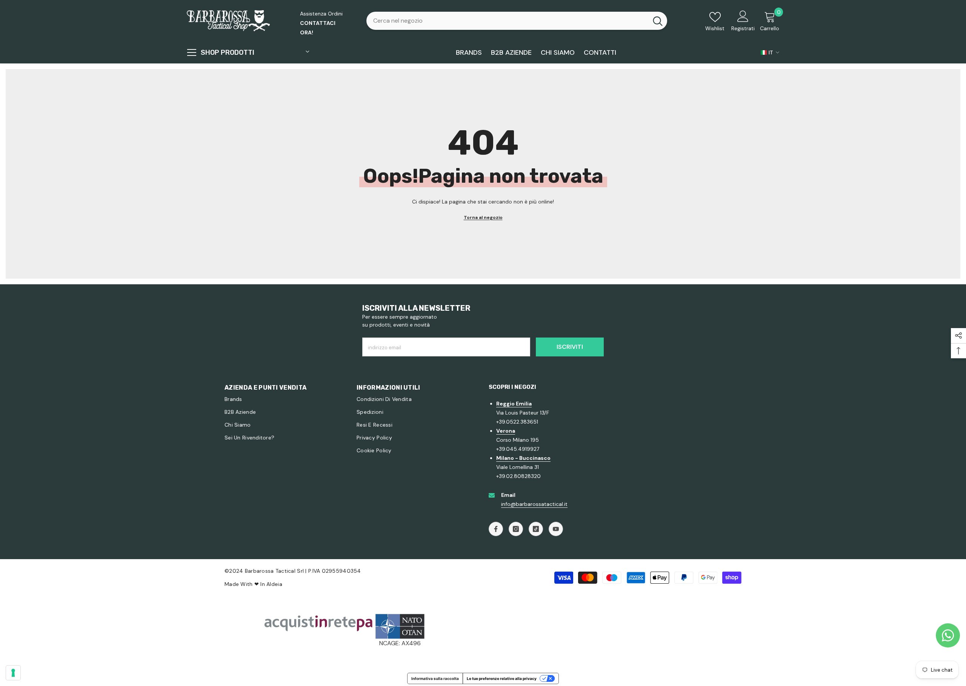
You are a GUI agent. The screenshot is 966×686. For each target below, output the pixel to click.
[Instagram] (516, 529)
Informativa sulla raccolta (435, 678)
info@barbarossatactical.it (534, 504)
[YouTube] (556, 529)
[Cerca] (516, 21)
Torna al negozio (483, 217)
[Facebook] (496, 529)
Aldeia (274, 584)
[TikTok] (536, 529)
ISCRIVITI (570, 347)
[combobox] (507, 21)
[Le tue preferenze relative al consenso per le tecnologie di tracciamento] (13, 673)
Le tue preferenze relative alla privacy (502, 678)
